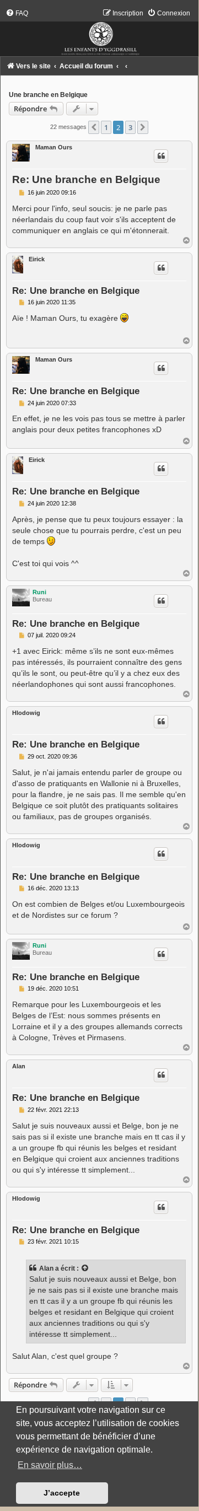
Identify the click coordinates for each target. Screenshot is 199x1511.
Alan (18, 1066)
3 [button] (130, 127)
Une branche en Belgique (48, 95)
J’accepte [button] (62, 1492)
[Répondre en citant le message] (161, 156)
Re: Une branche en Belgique (86, 179)
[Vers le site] (99, 32)
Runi (39, 592)
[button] (93, 127)
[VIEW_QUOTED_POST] (85, 1268)
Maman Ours (53, 147)
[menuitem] (17, 13)
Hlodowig (26, 712)
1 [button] (106, 127)
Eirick (37, 259)
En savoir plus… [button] (50, 1465)
